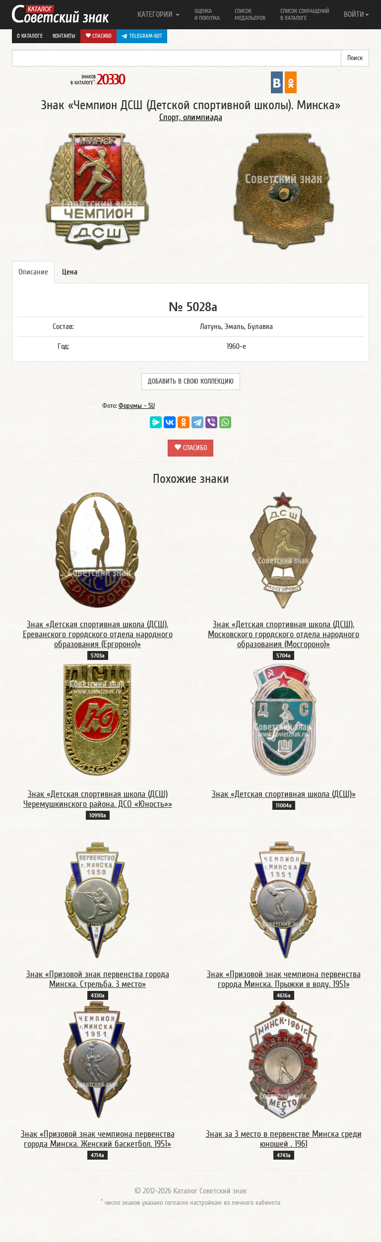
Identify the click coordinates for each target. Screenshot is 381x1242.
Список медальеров (250, 14)
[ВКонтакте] (170, 422)
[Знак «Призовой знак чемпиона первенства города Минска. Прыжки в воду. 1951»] (284, 899)
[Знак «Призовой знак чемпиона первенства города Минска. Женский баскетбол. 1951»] (97, 1059)
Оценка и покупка (207, 14)
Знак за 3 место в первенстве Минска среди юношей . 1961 (284, 1139)
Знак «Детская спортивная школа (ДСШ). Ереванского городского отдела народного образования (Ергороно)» (98, 634)
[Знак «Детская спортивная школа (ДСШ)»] (283, 719)
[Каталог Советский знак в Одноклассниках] (291, 81)
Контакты (64, 36)
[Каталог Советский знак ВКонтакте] (277, 81)
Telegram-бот (145, 36)
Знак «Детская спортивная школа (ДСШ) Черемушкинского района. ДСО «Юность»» (97, 799)
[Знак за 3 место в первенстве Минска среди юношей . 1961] (283, 1059)
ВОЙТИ (354, 14)
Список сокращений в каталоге (304, 14)
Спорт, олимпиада (190, 117)
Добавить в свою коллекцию (191, 382)
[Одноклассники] (184, 422)
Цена (69, 271)
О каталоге (30, 36)
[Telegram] (197, 422)
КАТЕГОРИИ (156, 14)
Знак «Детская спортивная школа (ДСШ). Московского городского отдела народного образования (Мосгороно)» (283, 634)
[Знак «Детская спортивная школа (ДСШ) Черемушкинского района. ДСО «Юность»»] (97, 719)
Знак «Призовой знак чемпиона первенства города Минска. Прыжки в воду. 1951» (284, 979)
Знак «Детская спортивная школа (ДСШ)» (284, 794)
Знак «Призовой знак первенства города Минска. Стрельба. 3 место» (97, 979)
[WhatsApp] (225, 422)
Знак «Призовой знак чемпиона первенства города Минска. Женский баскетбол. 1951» (98, 1139)
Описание (33, 271)
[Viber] (211, 422)
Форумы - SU (137, 406)
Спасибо (101, 36)
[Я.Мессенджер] (156, 422)
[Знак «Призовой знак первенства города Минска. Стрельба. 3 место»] (97, 899)
